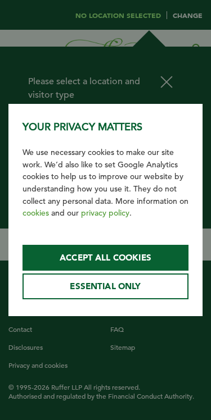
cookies (36, 213)
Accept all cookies (105, 257)
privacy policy (105, 213)
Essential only (105, 286)
